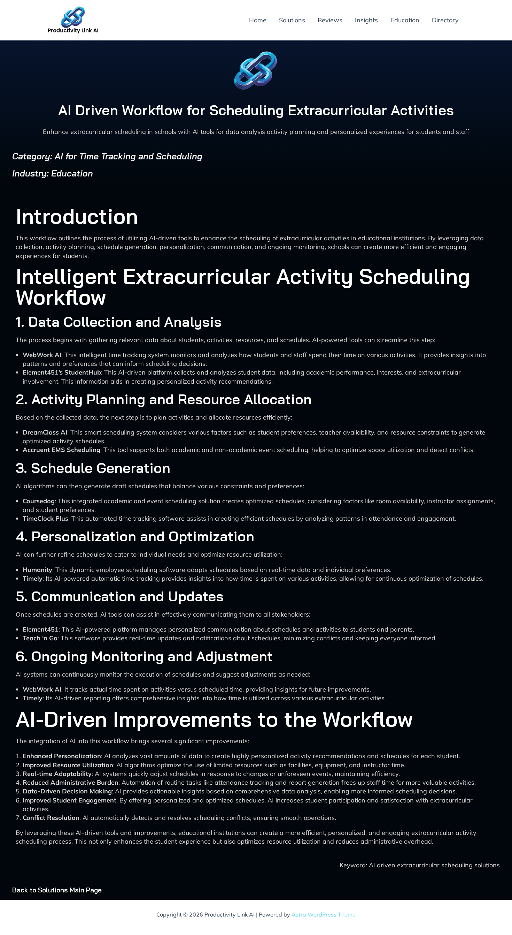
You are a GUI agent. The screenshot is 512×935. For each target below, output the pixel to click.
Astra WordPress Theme (324, 914)
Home (257, 20)
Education (404, 20)
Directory (445, 20)
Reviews (330, 20)
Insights (366, 20)
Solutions (292, 20)
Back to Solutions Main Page (57, 890)
